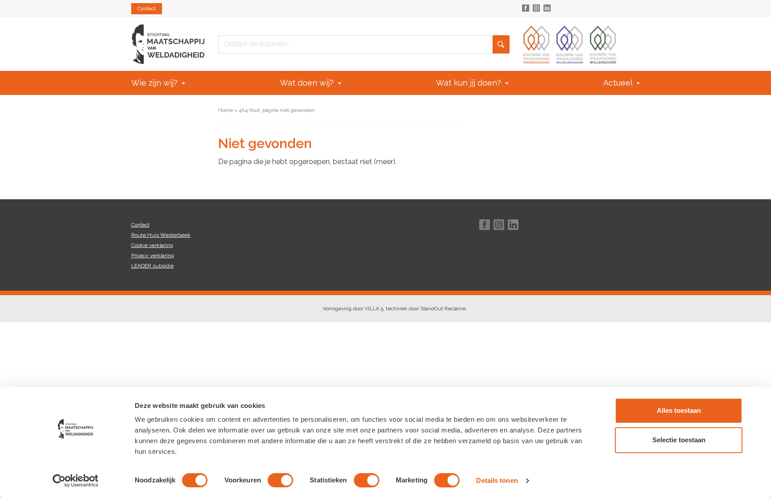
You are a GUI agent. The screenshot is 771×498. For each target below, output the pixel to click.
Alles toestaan (679, 410)
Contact (146, 8)
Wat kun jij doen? (469, 82)
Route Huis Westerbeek (161, 235)
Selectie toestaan (678, 440)
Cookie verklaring (152, 245)
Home (225, 110)
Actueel (618, 82)
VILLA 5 (374, 308)
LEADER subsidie (152, 266)
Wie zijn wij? (155, 82)
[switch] (280, 480)
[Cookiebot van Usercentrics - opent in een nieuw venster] (76, 480)
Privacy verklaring (152, 255)
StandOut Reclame (443, 308)
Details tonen (497, 480)
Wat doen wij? (308, 82)
